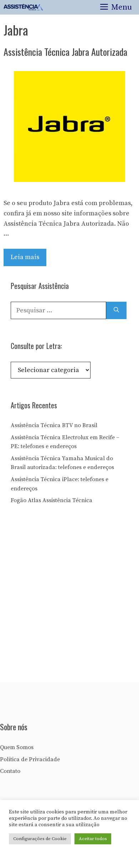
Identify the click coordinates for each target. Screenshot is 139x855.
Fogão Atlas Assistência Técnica (51, 500)
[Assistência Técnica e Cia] (23, 7)
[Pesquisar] (116, 310)
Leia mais (25, 257)
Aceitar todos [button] (93, 838)
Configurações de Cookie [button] (40, 838)
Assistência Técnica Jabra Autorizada (65, 52)
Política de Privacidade (30, 759)
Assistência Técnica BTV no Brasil (54, 425)
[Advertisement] (69, 596)
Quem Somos (17, 747)
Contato (10, 771)
